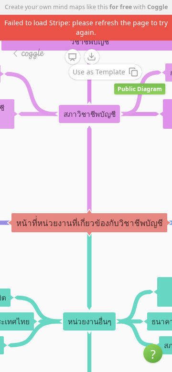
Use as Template (99, 71)
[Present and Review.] (72, 57)
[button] (152, 353)
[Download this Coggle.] (91, 56)
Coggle (157, 7)
